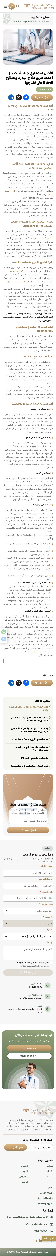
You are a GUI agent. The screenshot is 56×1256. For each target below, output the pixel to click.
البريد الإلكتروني (46, 879)
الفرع (50, 930)
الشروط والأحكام (45, 1204)
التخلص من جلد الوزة (16, 282)
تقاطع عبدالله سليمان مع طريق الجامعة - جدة (24, 1010)
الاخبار (25, 1182)
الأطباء (50, 1171)
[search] (18, 6)
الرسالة (49, 943)
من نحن (49, 1166)
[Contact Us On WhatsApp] (3, 631)
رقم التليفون (46, 892)
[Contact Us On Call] (3, 639)
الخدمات (24, 1166)
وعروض (34, 652)
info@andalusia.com (31, 998)
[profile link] (40, 1240)
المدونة (25, 1171)
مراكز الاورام (22, 1177)
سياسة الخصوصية (45, 1198)
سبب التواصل (46, 904)
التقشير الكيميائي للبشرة (43, 238)
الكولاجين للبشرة (16, 271)
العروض (49, 1177)
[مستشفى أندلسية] (39, 6)
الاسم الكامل (46, 866)
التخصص (48, 917)
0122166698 (35, 987)
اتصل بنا (49, 1188)
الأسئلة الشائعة (46, 1193)
